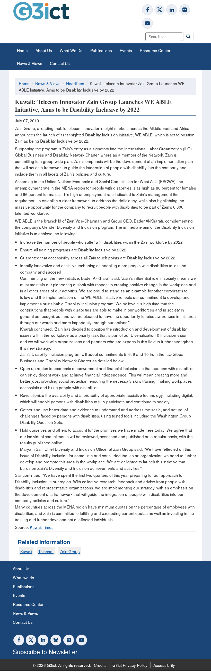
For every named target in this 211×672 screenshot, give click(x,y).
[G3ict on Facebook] (147, 10)
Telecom (46, 551)
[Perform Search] (188, 36)
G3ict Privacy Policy (129, 665)
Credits (100, 665)
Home (22, 50)
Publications (101, 50)
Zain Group (70, 551)
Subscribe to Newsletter (45, 651)
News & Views (29, 63)
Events (126, 50)
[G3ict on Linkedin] (172, 10)
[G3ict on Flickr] (184, 10)
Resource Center (155, 50)
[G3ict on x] (159, 10)
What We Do (71, 50)
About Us (44, 50)
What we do (23, 577)
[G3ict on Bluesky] (56, 640)
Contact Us (60, 63)
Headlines (75, 83)
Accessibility (164, 665)
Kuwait (26, 551)
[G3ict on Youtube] (147, 23)
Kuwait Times (42, 527)
